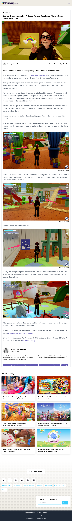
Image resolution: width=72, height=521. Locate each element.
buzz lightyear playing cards (29, 365)
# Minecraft (48, 485)
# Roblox (39, 485)
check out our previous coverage (20, 333)
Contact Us (39, 516)
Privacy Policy (30, 518)
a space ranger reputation (11, 365)
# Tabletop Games (59, 485)
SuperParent (28, 512)
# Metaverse (17, 485)
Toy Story (64, 365)
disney (41, 365)
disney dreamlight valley (52, 365)
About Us (28, 516)
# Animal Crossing (29, 485)
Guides (7, 12)
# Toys (4, 490)
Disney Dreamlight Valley (38, 75)
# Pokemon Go (6, 485)
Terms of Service (41, 518)
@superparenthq (28, 341)
